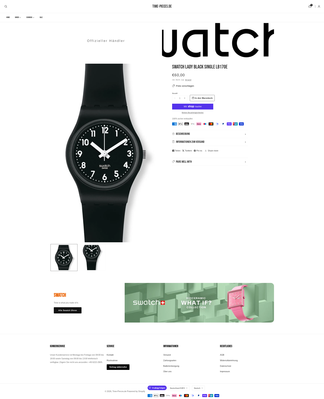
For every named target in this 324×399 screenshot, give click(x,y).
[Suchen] (6, 6)
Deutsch (197, 388)
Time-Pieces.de (119, 391)
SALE (41, 17)
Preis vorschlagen (185, 86)
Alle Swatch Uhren (67, 310)
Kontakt (110, 355)
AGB (222, 355)
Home (8, 17)
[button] (17, 17)
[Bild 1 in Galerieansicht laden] (64, 257)
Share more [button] (213, 150)
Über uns (167, 371)
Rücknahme (112, 360)
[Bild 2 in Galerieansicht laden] (92, 257)
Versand (188, 80)
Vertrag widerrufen (118, 367)
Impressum (225, 371)
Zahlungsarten (169, 360)
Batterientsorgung (171, 366)
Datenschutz (225, 366)
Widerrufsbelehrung (229, 360)
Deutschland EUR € (178, 388)
